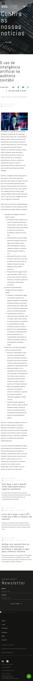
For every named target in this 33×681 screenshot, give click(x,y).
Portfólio (5, 628)
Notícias (8, 106)
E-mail (4, 595)
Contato (4, 640)
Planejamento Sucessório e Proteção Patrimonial (14, 648)
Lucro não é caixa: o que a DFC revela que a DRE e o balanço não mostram (17, 516)
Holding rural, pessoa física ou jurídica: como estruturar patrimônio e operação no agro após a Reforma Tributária (15, 548)
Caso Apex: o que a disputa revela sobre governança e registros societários (14, 486)
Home (3, 621)
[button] (24, 6)
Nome (4, 588)
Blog (3, 636)
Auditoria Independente (7, 652)
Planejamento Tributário (8, 645)
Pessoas (4, 632)
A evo (3, 624)
